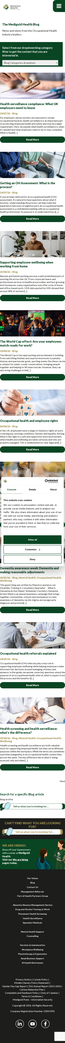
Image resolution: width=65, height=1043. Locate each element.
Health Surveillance (32, 918)
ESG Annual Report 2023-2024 (45, 986)
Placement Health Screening (32, 914)
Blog (32, 882)
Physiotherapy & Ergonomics (32, 954)
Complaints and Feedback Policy (22, 992)
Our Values (32, 878)
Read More (32, 139)
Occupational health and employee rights (29, 420)
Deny (32, 559)
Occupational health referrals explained (28, 653)
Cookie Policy (40, 979)
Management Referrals (32, 891)
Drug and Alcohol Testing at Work (32, 909)
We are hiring (20, 859)
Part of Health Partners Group (32, 896)
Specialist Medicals (32, 922)
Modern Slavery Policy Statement (31, 982)
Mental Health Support (32, 931)
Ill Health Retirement (32, 962)
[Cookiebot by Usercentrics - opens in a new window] (48, 481)
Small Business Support (32, 958)
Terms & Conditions (31, 996)
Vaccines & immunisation (32, 945)
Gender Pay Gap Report (14, 986)
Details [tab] (32, 489)
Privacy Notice (23, 979)
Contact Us (32, 887)
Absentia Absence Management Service (32, 905)
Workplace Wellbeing (32, 949)
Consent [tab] (11, 489)
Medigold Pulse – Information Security (32, 999)
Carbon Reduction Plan (32, 989)
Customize (30, 549)
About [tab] (53, 489)
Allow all (32, 539)
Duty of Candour (49, 992)
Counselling (32, 936)
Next (62, 781)
